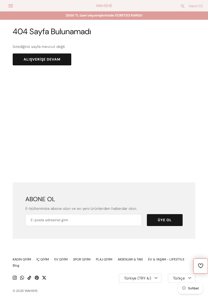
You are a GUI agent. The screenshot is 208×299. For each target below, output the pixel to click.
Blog (16, 265)
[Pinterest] (37, 278)
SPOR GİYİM (82, 259)
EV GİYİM (61, 259)
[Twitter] (44, 278)
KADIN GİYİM (22, 259)
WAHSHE (31, 291)
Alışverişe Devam (42, 59)
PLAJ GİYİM (104, 259)
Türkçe (179, 278)
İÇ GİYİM (43, 259)
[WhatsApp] (22, 278)
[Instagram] (15, 278)
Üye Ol (165, 220)
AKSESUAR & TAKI (130, 259)
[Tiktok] (29, 278)
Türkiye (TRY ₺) (137, 278)
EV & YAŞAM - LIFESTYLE (166, 259)
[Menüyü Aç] (10, 5)
